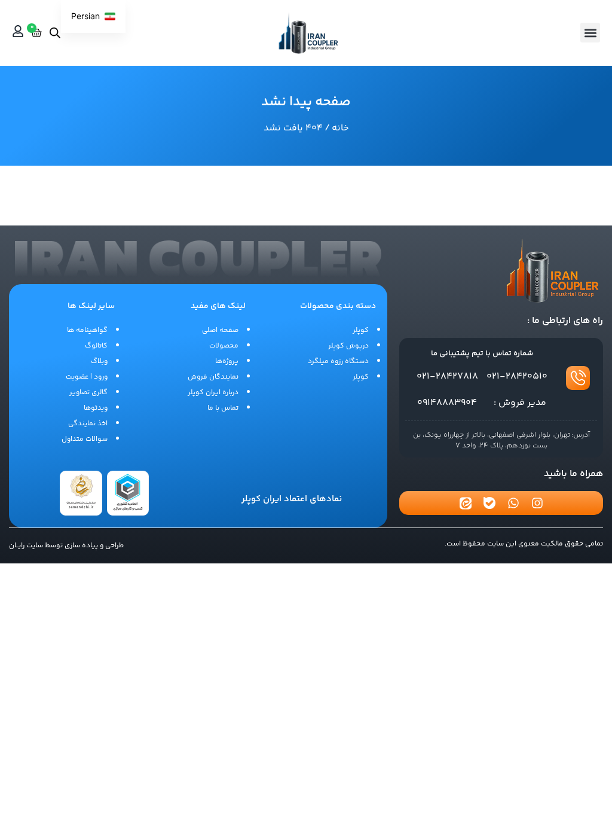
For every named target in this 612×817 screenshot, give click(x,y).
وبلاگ (99, 361)
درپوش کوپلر (348, 346)
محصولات (223, 346)
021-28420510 (516, 376)
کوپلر (361, 330)
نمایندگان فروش (213, 377)
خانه (340, 128)
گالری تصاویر (88, 392)
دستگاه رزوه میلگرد (338, 361)
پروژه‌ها (226, 361)
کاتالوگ (96, 346)
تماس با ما (222, 408)
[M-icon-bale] (489, 503)
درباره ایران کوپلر (213, 392)
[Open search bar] (55, 33)
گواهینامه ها (87, 330)
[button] (590, 32)
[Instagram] (537, 503)
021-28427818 (447, 376)
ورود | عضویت (87, 377)
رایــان (17, 545)
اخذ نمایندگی (88, 423)
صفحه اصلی (220, 330)
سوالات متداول (85, 439)
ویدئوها (96, 408)
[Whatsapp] (513, 503)
